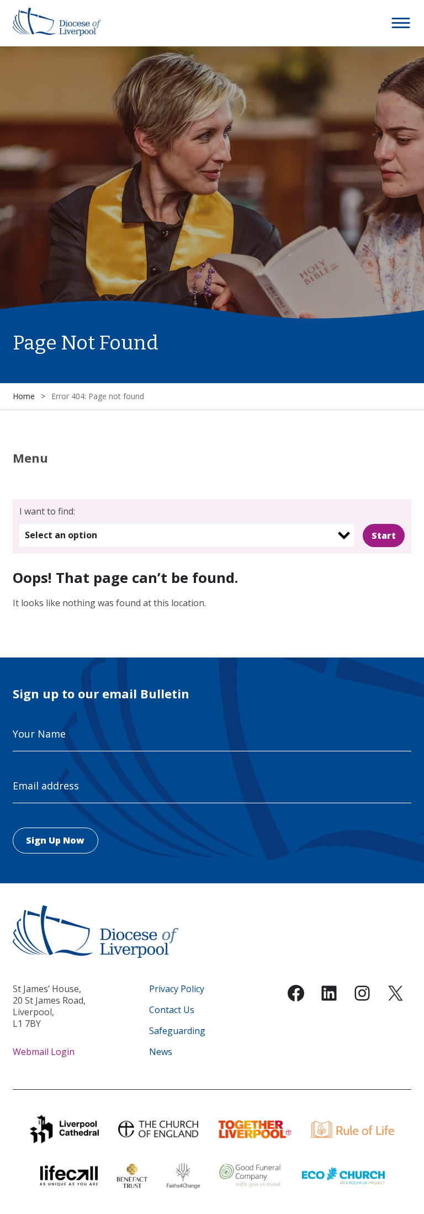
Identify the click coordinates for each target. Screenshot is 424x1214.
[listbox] (186, 535)
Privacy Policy (176, 989)
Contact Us (171, 1010)
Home (24, 396)
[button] (401, 23)
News (160, 1052)
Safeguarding (177, 1031)
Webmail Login (44, 1052)
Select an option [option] (61, 535)
